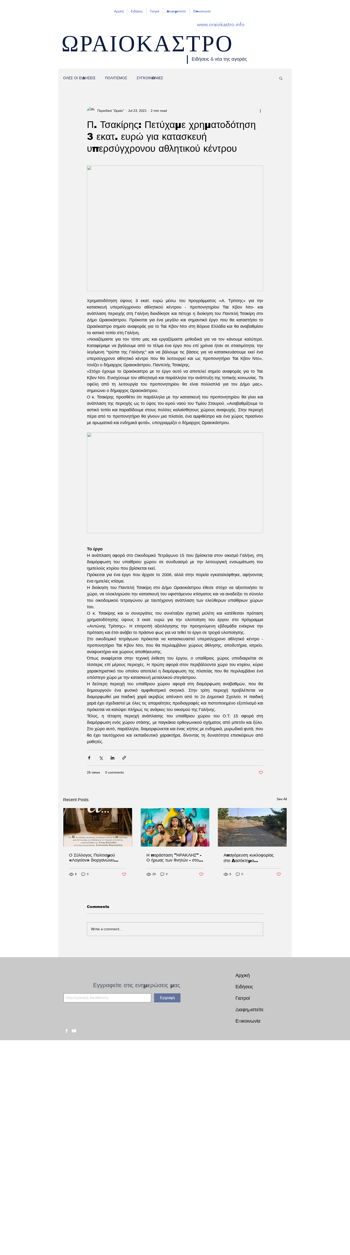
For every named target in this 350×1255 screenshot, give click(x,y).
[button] (281, 78)
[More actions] (260, 110)
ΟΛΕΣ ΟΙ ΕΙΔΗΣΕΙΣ (79, 78)
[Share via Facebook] (89, 757)
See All (282, 799)
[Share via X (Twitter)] (101, 757)
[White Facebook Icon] (66, 1031)
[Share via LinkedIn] (112, 757)
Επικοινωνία (247, 1021)
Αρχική (242, 975)
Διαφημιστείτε (249, 1009)
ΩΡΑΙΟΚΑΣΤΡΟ (147, 48)
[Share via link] (124, 757)
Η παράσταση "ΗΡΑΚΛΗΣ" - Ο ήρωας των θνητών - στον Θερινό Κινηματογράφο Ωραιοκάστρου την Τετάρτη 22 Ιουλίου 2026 (173, 858)
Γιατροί (242, 998)
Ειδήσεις (244, 987)
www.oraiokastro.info (221, 24)
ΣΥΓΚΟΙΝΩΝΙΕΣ (150, 78)
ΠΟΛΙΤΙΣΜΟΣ (116, 78)
